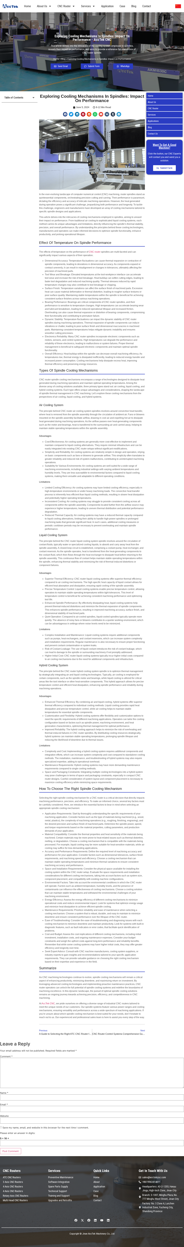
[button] (33, 97)
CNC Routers (12, 1171)
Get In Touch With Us (153, 1171)
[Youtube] (102, 1220)
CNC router (94, 252)
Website (4, 1116)
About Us (42, 6)
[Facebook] (76, 1220)
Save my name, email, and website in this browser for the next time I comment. (46, 1127)
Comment (6, 1056)
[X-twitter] (82, 1220)
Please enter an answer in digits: (17, 1133)
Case (122, 6)
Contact (146, 6)
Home (27, 6)
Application (107, 6)
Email (4, 1104)
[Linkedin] (95, 1220)
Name (4, 1093)
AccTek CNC (48, 1003)
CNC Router (64, 6)
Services (86, 6)
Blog (133, 6)
